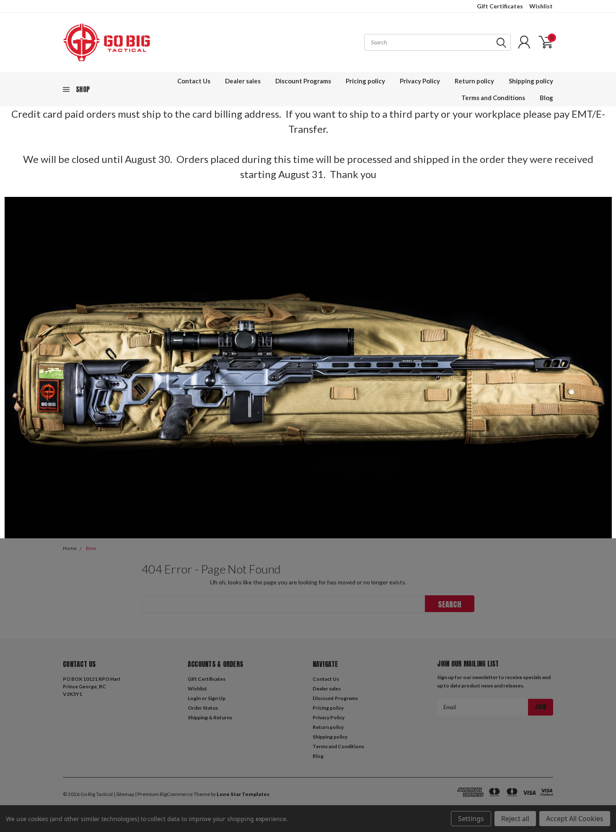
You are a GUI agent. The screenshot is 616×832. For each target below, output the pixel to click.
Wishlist (541, 6)
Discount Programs (303, 81)
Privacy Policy (420, 81)
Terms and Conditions (493, 97)
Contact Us (193, 81)
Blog (546, 97)
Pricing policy (365, 81)
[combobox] (437, 42)
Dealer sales (243, 81)
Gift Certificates (500, 6)
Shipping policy (531, 81)
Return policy (474, 81)
